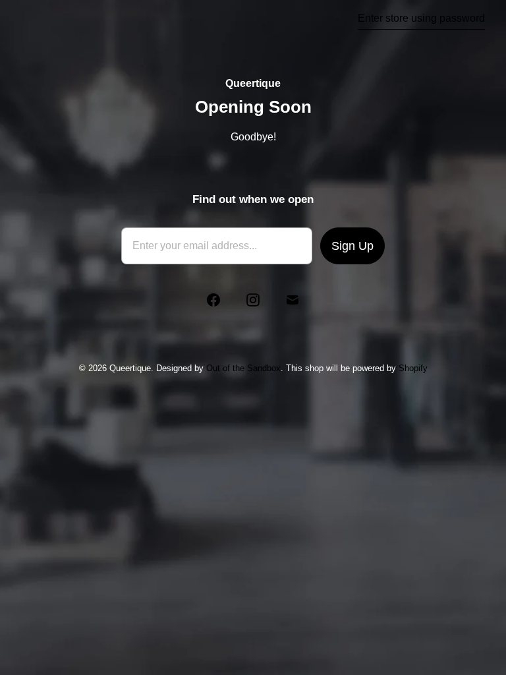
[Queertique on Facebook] (213, 299)
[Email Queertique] (292, 299)
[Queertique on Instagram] (253, 299)
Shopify (413, 368)
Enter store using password (421, 18)
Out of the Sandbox (243, 368)
